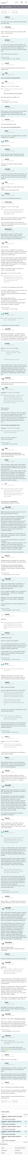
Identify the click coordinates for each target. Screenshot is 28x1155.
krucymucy (8, 27)
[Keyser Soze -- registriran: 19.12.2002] (2, 202)
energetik (7, 169)
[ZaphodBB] (2, 507)
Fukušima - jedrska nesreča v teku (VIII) (12, 1116)
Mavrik (6, 141)
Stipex (6, 131)
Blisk (6, 73)
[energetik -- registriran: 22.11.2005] (2, 169)
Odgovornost (4, 1150)
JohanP (7, 63)
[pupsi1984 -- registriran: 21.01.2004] (2, 329)
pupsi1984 (7, 329)
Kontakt (3, 1152)
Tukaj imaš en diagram (19, 1018)
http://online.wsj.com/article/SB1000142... (11, 127)
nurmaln (7, 343)
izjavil (17, 86)
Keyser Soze (8, 202)
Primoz (3, 1117)
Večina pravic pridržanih (20, 1147)
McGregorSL (8, 229)
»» (16, 12)
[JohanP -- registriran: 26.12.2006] (2, 64)
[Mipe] (2, 82)
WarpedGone (8, 942)
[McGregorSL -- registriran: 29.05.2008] (2, 229)
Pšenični (7, 193)
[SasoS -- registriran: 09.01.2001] (2, 460)
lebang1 (7, 159)
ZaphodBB (8, 507)
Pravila (2, 1147)
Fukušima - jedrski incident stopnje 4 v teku (12, 1137)
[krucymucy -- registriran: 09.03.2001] (2, 27)
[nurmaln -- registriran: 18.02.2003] (2, 344)
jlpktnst (7, 757)
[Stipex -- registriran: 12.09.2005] (2, 131)
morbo (6, 1063)
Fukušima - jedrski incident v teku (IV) (11, 1121)
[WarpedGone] (2, 943)
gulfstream (8, 378)
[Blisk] (2, 73)
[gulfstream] (2, 378)
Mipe (6, 81)
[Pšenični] (2, 194)
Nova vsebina (12, 1119)
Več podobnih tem (4, 1144)
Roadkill (7, 614)
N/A (2, 1127)
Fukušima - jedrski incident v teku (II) (11, 1126)
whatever (7, 17)
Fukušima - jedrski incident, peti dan (11, 1131)
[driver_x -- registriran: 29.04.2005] (2, 737)
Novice (7, 1119)
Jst (6, 483)
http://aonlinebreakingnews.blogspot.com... (11, 453)
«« (2, 12)
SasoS (6, 460)
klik (25, 1078)
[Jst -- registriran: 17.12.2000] (2, 484)
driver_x (7, 736)
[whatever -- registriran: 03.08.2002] (2, 17)
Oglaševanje (17, 1150)
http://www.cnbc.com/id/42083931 (9, 501)
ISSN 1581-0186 (18, 1152)
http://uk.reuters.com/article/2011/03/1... (11, 425)
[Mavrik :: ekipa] (2, 141)
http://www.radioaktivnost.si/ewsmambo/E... (13, 93)
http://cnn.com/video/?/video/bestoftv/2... (11, 78)
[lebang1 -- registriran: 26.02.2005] (2, 160)
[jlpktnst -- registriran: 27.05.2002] (2, 758)
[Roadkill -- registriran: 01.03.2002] (2, 615)
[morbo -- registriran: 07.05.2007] (2, 1063)
